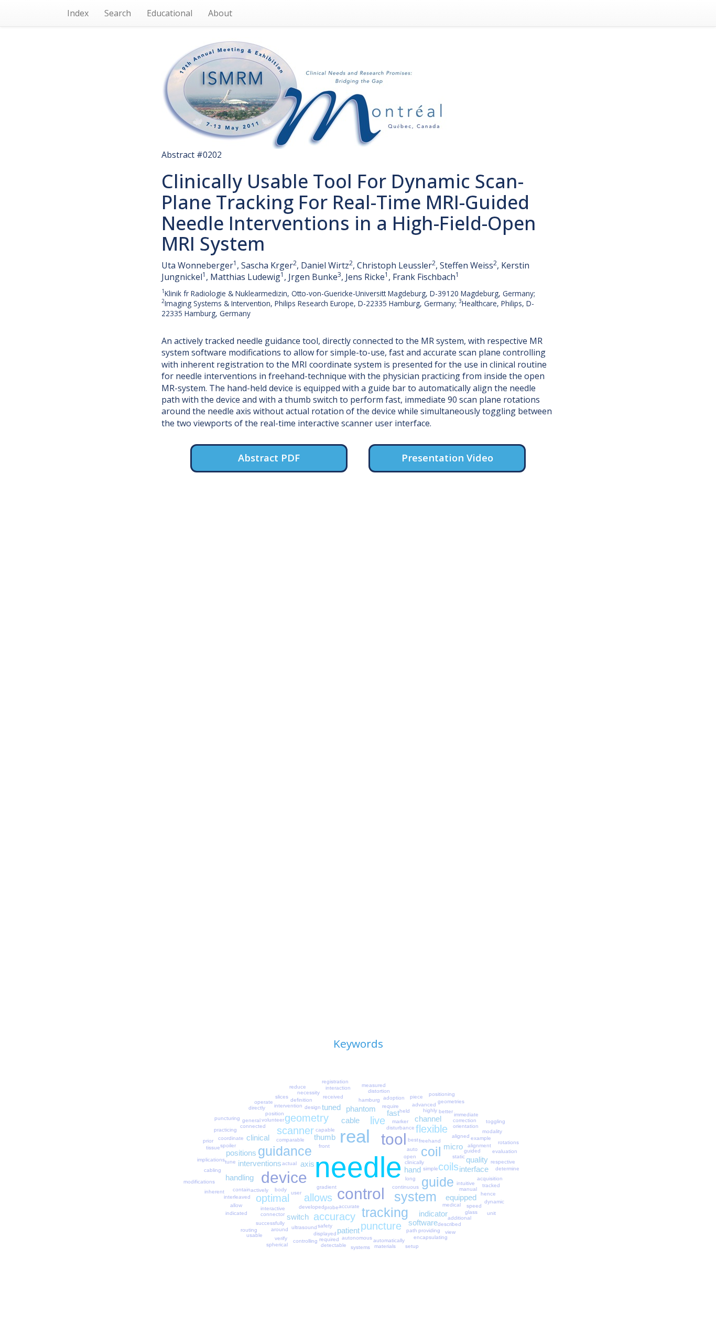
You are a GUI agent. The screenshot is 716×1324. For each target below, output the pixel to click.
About (220, 13)
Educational (169, 13)
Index (78, 13)
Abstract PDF (269, 457)
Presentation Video (447, 457)
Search (117, 13)
